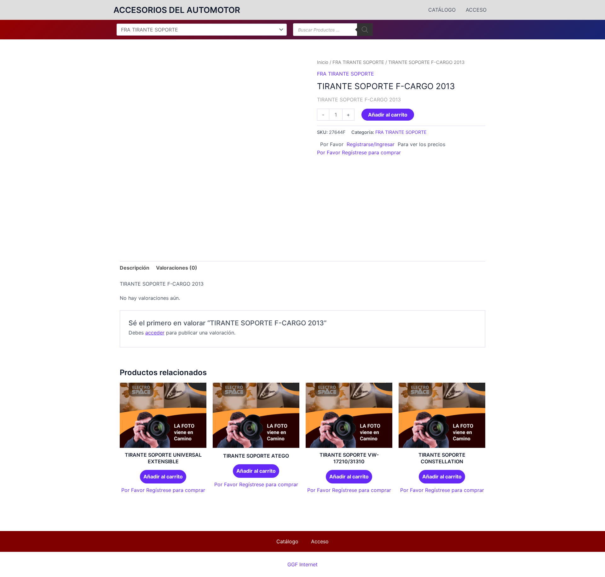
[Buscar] (365, 29)
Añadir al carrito (387, 114)
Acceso (476, 10)
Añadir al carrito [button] (163, 476)
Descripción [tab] (134, 268)
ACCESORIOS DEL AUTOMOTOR (176, 10)
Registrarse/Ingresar (371, 144)
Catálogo (442, 10)
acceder (154, 332)
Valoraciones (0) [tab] (176, 268)
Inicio (322, 62)
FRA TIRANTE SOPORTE (358, 62)
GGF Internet (302, 564)
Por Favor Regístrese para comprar (359, 152)
